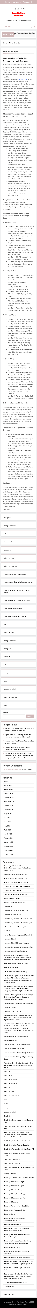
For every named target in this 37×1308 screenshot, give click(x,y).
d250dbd (7, 64)
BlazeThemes (22, 1304)
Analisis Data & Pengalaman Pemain (16, 878)
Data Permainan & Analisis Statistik (15, 894)
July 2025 (7, 818)
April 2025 (7, 830)
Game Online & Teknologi (12, 915)
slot (5, 625)
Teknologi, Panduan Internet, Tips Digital (17, 1257)
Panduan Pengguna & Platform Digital (16, 1036)
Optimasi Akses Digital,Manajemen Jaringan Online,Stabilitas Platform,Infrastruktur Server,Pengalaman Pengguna (18, 997)
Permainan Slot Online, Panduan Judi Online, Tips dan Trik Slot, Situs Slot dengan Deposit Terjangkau (18, 1065)
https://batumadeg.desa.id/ (13, 608)
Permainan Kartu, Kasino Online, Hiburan (17, 1045)
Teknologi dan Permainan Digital (14, 1210)
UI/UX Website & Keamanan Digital (15, 1282)
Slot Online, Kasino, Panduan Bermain (16, 1145)
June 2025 (7, 822)
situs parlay (8, 665)
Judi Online (7, 931)
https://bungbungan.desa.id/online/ (15, 616)
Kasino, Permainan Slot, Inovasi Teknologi (18, 935)
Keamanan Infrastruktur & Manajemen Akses (18, 947)
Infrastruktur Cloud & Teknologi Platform (17, 927)
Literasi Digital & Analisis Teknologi (16, 972)
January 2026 (8, 793)
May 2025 (7, 826)
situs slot (7, 1088)
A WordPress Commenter (12, 769)
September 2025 (9, 810)
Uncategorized (9, 1286)
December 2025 (9, 798)
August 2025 (8, 814)
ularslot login (23, 79)
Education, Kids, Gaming (12, 898)
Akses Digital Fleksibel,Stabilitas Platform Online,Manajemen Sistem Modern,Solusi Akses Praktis (18, 868)
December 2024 (9, 846)
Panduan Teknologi (10, 1040)
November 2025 (9, 802)
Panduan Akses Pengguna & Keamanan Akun (18, 1003)
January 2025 (8, 842)
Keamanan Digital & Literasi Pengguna (16, 943)
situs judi (7, 1071)
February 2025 (8, 838)
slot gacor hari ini (10, 526)
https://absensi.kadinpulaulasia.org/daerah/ (18, 582)
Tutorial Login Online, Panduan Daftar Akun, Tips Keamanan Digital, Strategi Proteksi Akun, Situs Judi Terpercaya (18, 1276)
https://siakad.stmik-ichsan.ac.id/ (15, 574)
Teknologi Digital (9, 1214)
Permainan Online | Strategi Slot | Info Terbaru (19, 1053)
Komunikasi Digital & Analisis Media (16, 964)
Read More (6, 509)
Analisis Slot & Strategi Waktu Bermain (17, 886)
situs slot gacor (9, 534)
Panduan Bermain (9, 1007)
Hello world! (28, 769)
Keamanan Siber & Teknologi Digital (16, 951)
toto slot (7, 657)
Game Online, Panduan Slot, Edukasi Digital (18, 919)
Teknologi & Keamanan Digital (14, 1186)
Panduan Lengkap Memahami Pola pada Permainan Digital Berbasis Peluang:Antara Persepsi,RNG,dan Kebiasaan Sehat (19, 756)
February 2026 (8, 789)
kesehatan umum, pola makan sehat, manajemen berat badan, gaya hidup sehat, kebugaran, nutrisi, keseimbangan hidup (18, 957)
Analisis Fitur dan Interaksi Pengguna (16, 882)
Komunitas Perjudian (11, 968)
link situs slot (8, 542)
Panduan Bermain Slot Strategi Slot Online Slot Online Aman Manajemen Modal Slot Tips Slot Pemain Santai (18, 1018)
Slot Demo (7, 1104)
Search (5, 712)
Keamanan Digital (10, 939)
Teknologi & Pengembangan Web (15, 1198)
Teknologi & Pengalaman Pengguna (15, 1194)
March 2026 (8, 785)
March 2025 (8, 834)
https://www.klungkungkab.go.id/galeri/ (17, 600)
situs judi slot (8, 1075)
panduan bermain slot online (13, 1011)
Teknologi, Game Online (12, 1247)
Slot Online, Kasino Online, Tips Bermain (17, 1141)
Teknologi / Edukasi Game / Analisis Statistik (19, 1178)
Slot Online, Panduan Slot (12, 1159)
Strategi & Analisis (10, 1174)
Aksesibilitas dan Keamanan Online (15, 874)
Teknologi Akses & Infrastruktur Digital (17, 1206)
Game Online (8, 907)
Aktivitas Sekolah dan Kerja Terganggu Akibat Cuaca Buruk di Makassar (17, 2)
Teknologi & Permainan (11, 1202)
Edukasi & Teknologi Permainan (14, 902)
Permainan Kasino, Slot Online (14, 1049)
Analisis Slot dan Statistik (12, 890)
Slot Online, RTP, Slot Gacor (13, 1163)
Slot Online (7, 1116)
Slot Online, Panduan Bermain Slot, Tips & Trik (19, 1149)
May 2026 (7, 781)
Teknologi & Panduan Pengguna (14, 1190)
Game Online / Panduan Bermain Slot (16, 911)
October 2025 (8, 806)
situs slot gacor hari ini (11, 566)
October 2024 (8, 854)
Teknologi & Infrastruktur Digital (14, 1182)
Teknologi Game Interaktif (12, 1224)
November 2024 (9, 850)
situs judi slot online (10, 1084)
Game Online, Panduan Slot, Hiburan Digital (18, 923)
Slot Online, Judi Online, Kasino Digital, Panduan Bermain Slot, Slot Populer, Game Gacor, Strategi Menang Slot (18, 1135)
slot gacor (7, 550)
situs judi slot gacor (10, 1079)
